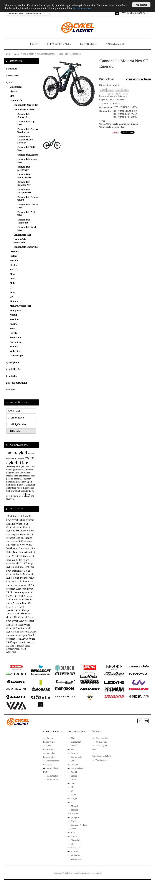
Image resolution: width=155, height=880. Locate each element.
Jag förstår (141, 4)
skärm (15, 496)
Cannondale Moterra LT (23, 168)
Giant (12, 278)
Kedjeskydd (11, 472)
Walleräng (15, 351)
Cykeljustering (102, 738)
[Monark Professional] (41, 689)
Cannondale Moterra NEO (70, 54)
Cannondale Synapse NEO (24, 191)
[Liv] (139, 682)
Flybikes (14, 269)
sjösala (9, 496)
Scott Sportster (22, 491)
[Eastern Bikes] (65, 673)
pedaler (9, 479)
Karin (30, 469)
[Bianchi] (65, 668)
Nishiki (13, 314)
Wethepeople (16, 355)
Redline (13, 323)
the (26, 495)
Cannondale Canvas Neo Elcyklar (27, 131)
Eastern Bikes (77, 768)
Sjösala (13, 332)
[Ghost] (139, 673)
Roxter (9, 482)
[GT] (65, 682)
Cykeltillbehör (13, 369)
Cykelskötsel (101, 741)
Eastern (13, 255)
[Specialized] (114, 696)
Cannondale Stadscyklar (26, 246)
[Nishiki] (90, 689)
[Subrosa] (139, 696)
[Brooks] (114, 667)
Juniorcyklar (12, 75)
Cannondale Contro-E (23, 115)
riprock (16, 479)
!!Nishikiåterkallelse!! (101, 756)
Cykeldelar (11, 376)
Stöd (21, 496)
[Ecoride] (88, 675)
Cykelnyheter (13, 362)
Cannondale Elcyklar (46, 54)
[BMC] (90, 667)
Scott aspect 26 (12, 485)
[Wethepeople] (41, 704)
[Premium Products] (114, 690)
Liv (11, 296)
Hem (8, 54)
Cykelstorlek (52, 775)
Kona (12, 292)
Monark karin (12, 476)
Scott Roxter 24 (18, 488)
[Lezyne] (114, 682)
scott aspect (27, 482)
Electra (13, 265)
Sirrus (31, 491)
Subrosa (14, 346)
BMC (12, 95)
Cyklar (17, 54)
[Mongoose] (65, 689)
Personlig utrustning (16, 382)
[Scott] (16, 696)
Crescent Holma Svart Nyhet (20, 638)
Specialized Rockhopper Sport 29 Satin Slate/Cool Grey (18, 613)
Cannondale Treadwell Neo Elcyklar (25, 139)
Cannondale (28, 54)
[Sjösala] (41, 697)
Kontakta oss (115, 44)
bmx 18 (13, 458)
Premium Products (79, 825)
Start (34, 44)
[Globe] (41, 682)
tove (8, 499)
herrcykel (19, 469)
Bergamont (15, 86)
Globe (13, 283)
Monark (14, 301)
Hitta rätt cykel (59, 44)
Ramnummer (52, 779)
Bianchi (14, 91)
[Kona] (90, 681)
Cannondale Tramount (23, 221)
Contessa (20, 458)
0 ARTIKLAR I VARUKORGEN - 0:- (134, 13)
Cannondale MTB (22, 234)
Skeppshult (15, 337)
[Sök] (49, 13)
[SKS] (90, 697)
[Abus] (16, 667)
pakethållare (24, 476)
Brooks (74, 753)
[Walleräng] (16, 706)
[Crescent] (41, 673)
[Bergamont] (41, 668)
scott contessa (25, 485)
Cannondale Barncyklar (26, 104)
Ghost (13, 274)
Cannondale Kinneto (27, 154)
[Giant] (16, 681)
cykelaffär (17, 463)
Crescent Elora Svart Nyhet (19, 588)
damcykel (20, 466)
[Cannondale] (139, 666)
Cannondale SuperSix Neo (24, 183)
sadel (14, 482)
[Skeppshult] (65, 696)
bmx (8, 458)
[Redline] (138, 689)
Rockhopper (25, 479)
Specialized (15, 342)
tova (32, 496)
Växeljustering (102, 760)
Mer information (82, 8)
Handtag (10, 469)
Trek (12, 499)
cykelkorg (10, 466)
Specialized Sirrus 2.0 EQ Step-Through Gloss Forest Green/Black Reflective (20, 647)
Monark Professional (20, 305)
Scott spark (11, 491)
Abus (73, 738)
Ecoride (14, 260)
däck (28, 466)
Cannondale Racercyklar (20, 241)
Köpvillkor (88, 44)
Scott (12, 328)
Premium (14, 319)
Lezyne (74, 798)
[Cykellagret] (77, 27)
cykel (30, 458)
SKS (72, 843)
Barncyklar (11, 68)
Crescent (14, 251)
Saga (19, 482)
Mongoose (15, 310)
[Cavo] (16, 673)
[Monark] (16, 689)
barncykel (16, 453)
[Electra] (114, 674)
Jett (26, 469)
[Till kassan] (117, 13)
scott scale (29, 488)
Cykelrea (10, 389)
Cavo (73, 760)
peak (33, 476)
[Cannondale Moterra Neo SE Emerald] (69, 83)
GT (11, 287)
